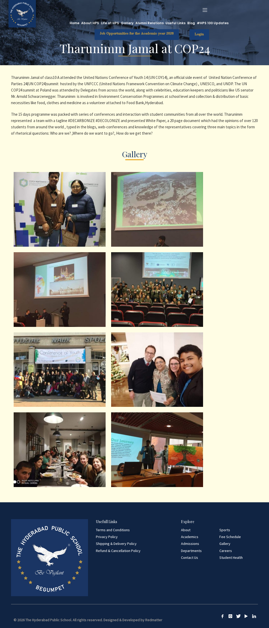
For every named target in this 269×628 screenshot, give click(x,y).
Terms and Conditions (113, 530)
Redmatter (153, 619)
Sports (224, 530)
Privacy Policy (107, 536)
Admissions (190, 543)
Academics (189, 536)
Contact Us (189, 557)
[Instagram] (230, 616)
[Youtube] (246, 616)
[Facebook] (222, 616)
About (185, 530)
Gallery (224, 543)
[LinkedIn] (254, 616)
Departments (191, 550)
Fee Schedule (230, 536)
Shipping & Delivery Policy (116, 543)
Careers (225, 550)
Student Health (231, 557)
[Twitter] (238, 616)
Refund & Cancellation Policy (118, 550)
